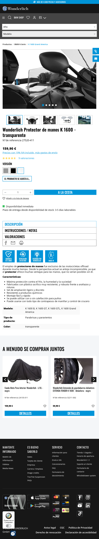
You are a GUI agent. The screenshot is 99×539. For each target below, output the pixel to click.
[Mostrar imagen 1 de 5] (43, 105)
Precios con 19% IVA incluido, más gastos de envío (30, 152)
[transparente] (21, 170)
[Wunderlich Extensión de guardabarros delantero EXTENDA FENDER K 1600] (73, 371)
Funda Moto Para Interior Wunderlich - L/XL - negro (24, 389)
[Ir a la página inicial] (15, 8)
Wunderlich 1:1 (83, 460)
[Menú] (3, 17)
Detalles (25, 413)
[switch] (8, 525)
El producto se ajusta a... (17, 178)
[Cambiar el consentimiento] (13, 533)
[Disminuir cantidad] (5, 192)
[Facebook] (80, 498)
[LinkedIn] (87, 506)
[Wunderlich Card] (14, 502)
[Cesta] (96, 17)
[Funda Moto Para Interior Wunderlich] (25, 371)
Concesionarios (58, 464)
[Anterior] (5, 79)
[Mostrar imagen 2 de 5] (46, 105)
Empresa (31, 465)
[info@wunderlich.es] (96, 58)
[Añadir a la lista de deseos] (45, 406)
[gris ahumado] (6, 170)
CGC (62, 527)
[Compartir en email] (13, 243)
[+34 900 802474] (96, 51)
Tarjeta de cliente (34, 461)
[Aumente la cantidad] (30, 192)
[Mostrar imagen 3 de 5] (49, 105)
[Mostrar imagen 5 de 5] (56, 105)
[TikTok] (80, 514)
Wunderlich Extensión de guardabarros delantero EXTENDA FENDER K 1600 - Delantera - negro (73, 389)
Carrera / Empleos (35, 469)
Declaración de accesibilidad (80, 532)
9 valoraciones (26, 158)
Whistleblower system (86, 475)
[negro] (13, 170)
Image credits (33, 473)
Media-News (8, 468)
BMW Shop (19, 17)
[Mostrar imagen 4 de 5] (52, 105)
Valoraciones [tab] (15, 236)
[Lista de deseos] (28, 17)
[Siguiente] (93, 79)
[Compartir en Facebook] (6, 243)
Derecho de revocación (48, 532)
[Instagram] (87, 498)
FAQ (54, 468)
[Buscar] (9, 17)
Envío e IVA (56, 460)
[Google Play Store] (38, 506)
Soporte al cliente (84, 464)
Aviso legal (50, 527)
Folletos (6, 464)
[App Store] (38, 498)
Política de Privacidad (80, 527)
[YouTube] (80, 506)
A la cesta (65, 192)
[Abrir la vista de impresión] (21, 243)
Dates (29, 457)
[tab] (49, 224)
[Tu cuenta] (34, 17)
